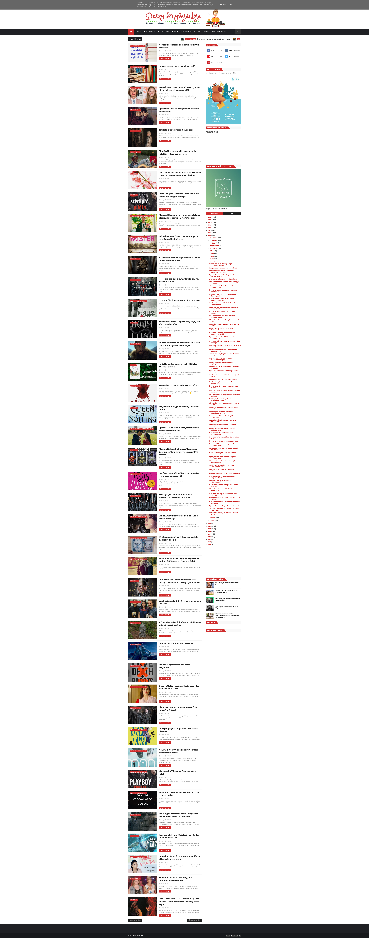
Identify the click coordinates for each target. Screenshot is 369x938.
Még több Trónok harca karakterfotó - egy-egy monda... (223, 494)
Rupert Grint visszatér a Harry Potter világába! (233, 39)
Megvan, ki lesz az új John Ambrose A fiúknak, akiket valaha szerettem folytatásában (179, 216)
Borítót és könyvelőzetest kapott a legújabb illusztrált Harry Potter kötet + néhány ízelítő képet (179, 901)
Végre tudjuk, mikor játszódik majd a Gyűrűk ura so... (222, 461)
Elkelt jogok (134, 450)
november (214, 240)
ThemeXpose (139, 935)
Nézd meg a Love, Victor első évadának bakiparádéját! (227, 599)
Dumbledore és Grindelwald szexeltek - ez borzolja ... (224, 367)
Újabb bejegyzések (135, 920)
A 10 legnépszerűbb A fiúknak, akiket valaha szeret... (222, 453)
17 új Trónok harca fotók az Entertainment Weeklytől (224, 502)
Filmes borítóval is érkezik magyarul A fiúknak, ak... (223, 421)
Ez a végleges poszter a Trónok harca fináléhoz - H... (223, 350)
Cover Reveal (134, 173)
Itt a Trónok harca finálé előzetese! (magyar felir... (222, 490)
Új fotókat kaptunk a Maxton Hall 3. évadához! (184, 39)
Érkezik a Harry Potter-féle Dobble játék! (224, 441)
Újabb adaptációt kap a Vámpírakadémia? (224, 506)
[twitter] (232, 936)
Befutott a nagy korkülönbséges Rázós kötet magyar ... (223, 408)
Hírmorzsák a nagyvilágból (138, 237)
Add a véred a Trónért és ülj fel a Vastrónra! (179, 385)
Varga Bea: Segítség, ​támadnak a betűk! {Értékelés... (224, 449)
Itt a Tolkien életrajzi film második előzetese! (221, 470)
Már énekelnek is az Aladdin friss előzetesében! (221, 433)
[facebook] (227, 936)
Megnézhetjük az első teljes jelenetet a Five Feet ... (223, 485)
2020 (210, 233)
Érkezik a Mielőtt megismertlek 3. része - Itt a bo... (224, 387)
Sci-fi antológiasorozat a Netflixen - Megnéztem (222, 382)
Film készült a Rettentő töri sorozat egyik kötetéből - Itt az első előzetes (177, 152)
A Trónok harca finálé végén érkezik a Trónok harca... (223, 304)
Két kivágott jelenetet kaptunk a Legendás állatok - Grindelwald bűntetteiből (178, 815)
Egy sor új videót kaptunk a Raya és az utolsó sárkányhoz (226, 591)
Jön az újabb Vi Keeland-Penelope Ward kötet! (224, 404)
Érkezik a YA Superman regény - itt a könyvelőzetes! (222, 444)
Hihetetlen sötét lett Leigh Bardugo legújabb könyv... (222, 316)
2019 (209, 235)
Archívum (214, 213)
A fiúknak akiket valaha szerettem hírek (141, 216)
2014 (210, 534)
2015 (209, 531)
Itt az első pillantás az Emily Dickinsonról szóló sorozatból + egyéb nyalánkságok (179, 344)
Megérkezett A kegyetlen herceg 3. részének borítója (222, 333)
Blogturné (133, 365)
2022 (210, 228)
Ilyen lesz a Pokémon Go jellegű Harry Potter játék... (222, 416)
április (212, 259)
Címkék (232, 213)
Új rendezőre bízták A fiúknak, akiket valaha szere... (222, 337)
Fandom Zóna (163, 31)
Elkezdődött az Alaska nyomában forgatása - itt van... (221, 271)
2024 (210, 222)
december (214, 238)
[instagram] (229, 936)
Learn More (222, 4)
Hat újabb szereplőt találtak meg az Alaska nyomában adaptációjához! (179, 474)
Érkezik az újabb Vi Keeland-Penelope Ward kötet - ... (223, 291)
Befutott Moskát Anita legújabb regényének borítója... (221, 363)
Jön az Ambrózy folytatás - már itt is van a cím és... (224, 354)
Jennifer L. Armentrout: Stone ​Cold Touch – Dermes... (224, 509)
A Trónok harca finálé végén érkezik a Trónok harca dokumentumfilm (179, 259)
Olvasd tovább (164, 59)
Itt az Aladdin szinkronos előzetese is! (176, 643)
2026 (210, 217)
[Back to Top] (240, 936)
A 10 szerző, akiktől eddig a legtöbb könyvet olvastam (222, 264)
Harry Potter (212, 39)
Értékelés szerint (187, 31)
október (213, 243)
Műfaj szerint (203, 31)
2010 (210, 545)
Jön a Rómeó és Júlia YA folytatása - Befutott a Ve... (222, 286)
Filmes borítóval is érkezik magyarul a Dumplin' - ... (223, 425)
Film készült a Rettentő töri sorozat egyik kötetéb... (224, 282)
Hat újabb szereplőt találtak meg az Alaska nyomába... (225, 346)
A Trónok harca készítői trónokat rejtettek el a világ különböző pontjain (180, 623)
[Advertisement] (223, 149)
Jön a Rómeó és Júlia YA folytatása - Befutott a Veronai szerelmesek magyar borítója (180, 174)
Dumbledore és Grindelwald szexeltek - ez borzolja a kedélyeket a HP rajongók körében (179, 581)
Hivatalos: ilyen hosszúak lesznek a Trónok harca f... (225, 391)
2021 (209, 230)
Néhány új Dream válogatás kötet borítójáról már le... (221, 399)
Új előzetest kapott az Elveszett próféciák (224, 474)
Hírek (137, 31)
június (212, 254)
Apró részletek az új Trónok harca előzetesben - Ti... (221, 466)
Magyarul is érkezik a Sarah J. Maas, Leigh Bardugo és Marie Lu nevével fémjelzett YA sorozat (178, 452)
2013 (209, 537)
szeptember (214, 246)
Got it (230, 4)
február (213, 518)
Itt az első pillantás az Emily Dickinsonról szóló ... (224, 320)
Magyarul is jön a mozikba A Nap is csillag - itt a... (224, 438)
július (212, 251)
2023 (210, 225)
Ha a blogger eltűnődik (137, 46)
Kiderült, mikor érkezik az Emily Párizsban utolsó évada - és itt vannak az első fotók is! (227, 616)
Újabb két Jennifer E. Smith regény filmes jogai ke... (224, 371)
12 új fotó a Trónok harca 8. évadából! (176, 130)
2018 (209, 524)
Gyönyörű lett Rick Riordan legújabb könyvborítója (222, 457)
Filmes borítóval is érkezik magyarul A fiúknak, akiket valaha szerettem (180, 857)
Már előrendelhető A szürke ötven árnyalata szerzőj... (221, 299)
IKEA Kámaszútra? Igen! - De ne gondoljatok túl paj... (220, 359)
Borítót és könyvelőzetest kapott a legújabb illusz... (222, 429)
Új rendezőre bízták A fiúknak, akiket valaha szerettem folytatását (179, 429)
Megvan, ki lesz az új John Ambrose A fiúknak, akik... (222, 295)
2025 (210, 220)
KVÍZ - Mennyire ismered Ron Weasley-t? (226, 584)
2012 (209, 539)
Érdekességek (148, 31)
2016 (209, 529)
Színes (174, 31)
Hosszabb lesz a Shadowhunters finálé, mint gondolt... (223, 308)
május (212, 256)
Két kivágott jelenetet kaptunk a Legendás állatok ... (221, 412)
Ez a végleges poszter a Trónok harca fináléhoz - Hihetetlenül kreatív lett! (176, 496)
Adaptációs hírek (163, 39)
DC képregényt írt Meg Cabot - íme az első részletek (224, 395)
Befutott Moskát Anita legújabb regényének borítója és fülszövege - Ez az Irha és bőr (179, 560)
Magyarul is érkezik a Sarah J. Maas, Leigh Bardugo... (224, 342)
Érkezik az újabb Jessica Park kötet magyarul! (180, 300)
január (212, 520)
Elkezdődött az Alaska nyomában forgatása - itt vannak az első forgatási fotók (180, 88)
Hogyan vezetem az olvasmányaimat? (177, 66)
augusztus (214, 248)
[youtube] (237, 936)
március (213, 261)
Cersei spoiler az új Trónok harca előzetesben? (221, 481)
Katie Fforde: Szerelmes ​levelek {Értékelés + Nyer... (224, 325)
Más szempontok (218, 31)
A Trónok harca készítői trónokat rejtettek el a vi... (225, 376)
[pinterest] (234, 936)
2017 (209, 526)
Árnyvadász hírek (135, 109)
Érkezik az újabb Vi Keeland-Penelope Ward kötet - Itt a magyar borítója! (179, 195)
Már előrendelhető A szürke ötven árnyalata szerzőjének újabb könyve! (179, 237)
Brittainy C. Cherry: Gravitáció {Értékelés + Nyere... (224, 513)
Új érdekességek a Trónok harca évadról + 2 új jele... (224, 498)
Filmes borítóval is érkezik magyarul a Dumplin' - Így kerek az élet (176, 879)
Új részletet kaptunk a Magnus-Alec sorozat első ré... (222, 275)
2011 (209, 542)
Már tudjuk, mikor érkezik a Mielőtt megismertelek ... (222, 477)
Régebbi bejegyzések (194, 920)
